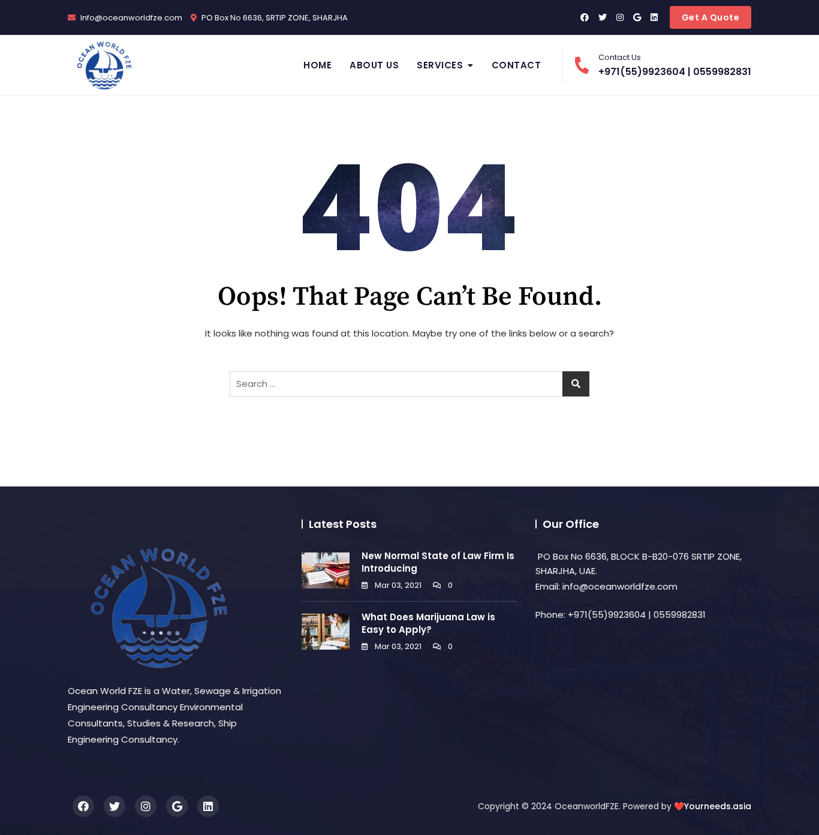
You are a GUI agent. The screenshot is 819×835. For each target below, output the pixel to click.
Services (440, 65)
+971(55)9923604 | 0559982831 (674, 65)
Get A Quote (711, 17)
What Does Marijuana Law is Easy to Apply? (428, 623)
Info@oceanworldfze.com (130, 17)
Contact (516, 65)
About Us (374, 65)
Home (317, 65)
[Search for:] (409, 384)
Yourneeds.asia (717, 806)
